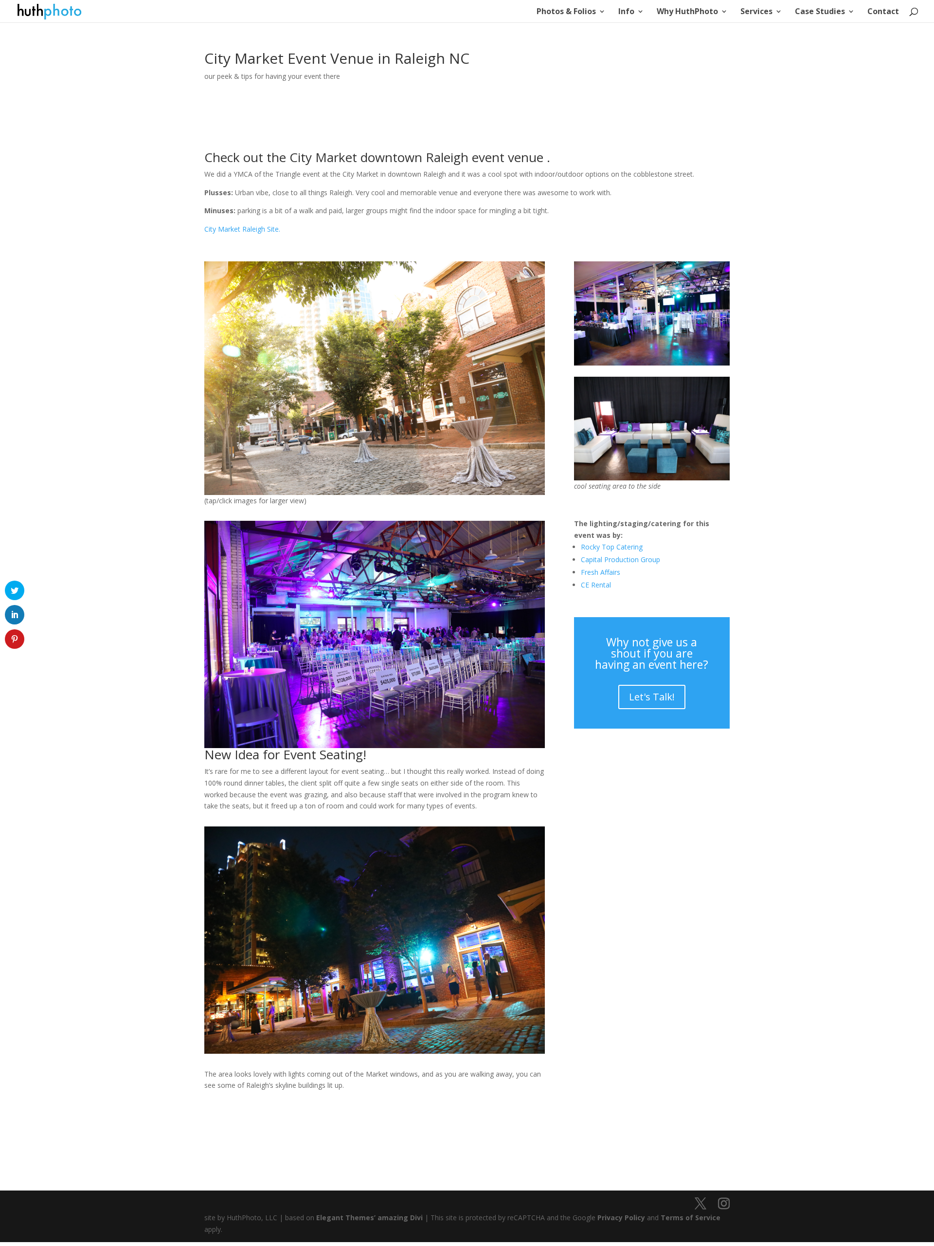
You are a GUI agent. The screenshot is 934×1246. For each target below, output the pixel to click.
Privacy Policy (621, 1217)
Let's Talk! (652, 696)
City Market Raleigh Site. (242, 229)
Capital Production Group (620, 559)
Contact (883, 12)
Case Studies (820, 12)
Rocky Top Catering (612, 546)
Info (626, 12)
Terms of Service (690, 1217)
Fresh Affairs (600, 572)
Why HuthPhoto (687, 12)
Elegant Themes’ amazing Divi (368, 1217)
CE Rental (596, 584)
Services (756, 12)
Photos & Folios (566, 12)
